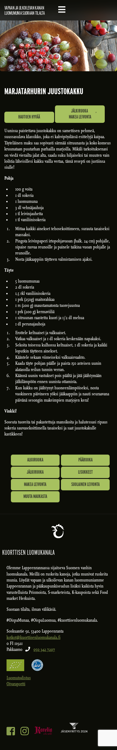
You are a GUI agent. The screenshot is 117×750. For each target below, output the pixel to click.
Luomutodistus (19, 678)
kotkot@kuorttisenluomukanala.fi (33, 637)
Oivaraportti (16, 684)
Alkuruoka (35, 460)
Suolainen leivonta (85, 484)
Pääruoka (85, 460)
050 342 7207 (44, 649)
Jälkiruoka (79, 111)
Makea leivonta (80, 117)
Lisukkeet (85, 472)
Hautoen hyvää (29, 117)
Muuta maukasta (35, 496)
